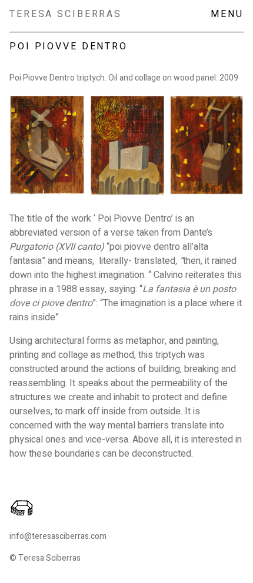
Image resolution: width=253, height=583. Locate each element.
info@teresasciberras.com (57, 536)
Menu (227, 14)
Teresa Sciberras (65, 14)
